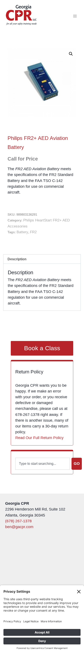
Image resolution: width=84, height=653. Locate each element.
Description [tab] (17, 259)
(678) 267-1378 (18, 521)
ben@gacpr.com (19, 527)
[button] (71, 54)
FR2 (33, 232)
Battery (22, 232)
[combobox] (42, 464)
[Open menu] (75, 16)
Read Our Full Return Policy (39, 438)
